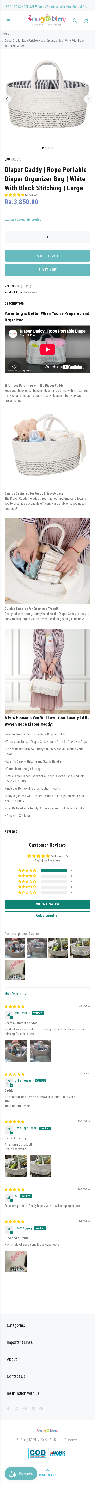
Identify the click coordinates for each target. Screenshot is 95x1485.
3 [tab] (49, 148)
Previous (6, 99)
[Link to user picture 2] (40, 1051)
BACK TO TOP (47, 1475)
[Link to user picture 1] (16, 1051)
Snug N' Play (23, 286)
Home (5, 33)
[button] (15, 195)
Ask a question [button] (47, 915)
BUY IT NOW (47, 270)
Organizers (30, 292)
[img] (14, 1006)
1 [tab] (43, 148)
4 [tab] (52, 148)
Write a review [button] (47, 904)
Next (88, 99)
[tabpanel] (47, 96)
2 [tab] (46, 148)
